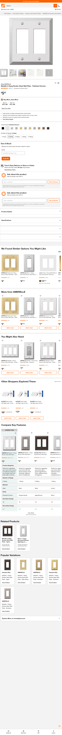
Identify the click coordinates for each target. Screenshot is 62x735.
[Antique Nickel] (34, 128)
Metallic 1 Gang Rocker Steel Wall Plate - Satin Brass (23, 577)
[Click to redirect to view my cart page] (59, 6)
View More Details (8, 119)
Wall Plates (7, 13)
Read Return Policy (10, 169)
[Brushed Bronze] (39, 128)
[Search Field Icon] (55, 5)
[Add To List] (55, 83)
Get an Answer (53, 182)
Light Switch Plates (18, 13)
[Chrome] (12, 128)
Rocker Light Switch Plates (33, 13)
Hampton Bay (6, 572)
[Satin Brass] (30, 128)
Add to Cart (10, 328)
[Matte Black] (3, 128)
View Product (6, 549)
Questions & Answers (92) (20, 88)
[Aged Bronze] (48, 128)
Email (3, 150)
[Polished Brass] (21, 128)
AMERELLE (21, 572)
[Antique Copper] (43, 128)
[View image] (4, 72)
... (2, 13)
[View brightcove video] (49, 72)
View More (31, 513)
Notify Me (6, 158)
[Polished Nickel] (16, 128)
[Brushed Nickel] (25, 128)
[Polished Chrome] (7, 128)
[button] (31, 212)
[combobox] (29, 5)
